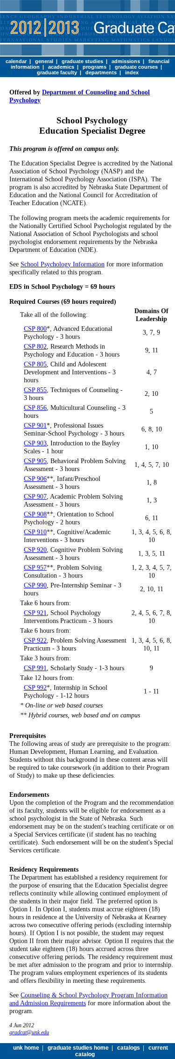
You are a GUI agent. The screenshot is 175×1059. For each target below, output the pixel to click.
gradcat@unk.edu (29, 1032)
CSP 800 (35, 328)
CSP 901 (35, 425)
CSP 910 (35, 532)
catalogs (128, 1048)
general (44, 61)
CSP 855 (35, 390)
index (132, 72)
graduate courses (136, 67)
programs (94, 67)
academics (61, 67)
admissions (126, 61)
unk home (26, 1048)
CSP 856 (35, 407)
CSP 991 (35, 668)
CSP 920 (35, 549)
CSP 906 (35, 478)
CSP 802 (35, 346)
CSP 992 (35, 687)
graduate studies (82, 61)
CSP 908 (35, 514)
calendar (16, 61)
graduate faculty (57, 72)
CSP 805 (35, 364)
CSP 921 (35, 612)
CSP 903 (35, 443)
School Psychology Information (63, 264)
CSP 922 (35, 640)
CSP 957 (35, 567)
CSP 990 (35, 585)
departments (101, 72)
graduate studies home (78, 1048)
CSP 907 (35, 496)
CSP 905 (35, 461)
